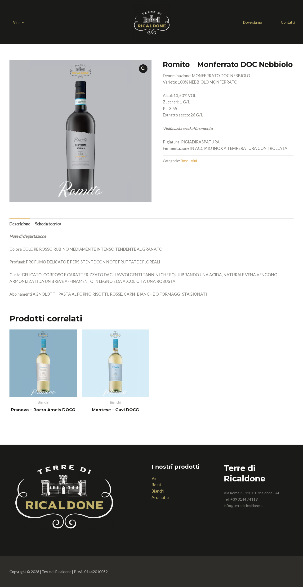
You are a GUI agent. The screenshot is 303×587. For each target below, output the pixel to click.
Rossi (185, 161)
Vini (16, 22)
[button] (21, 22)
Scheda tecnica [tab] (48, 223)
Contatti (288, 22)
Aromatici (160, 497)
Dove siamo (252, 22)
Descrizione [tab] (19, 223)
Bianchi (158, 491)
